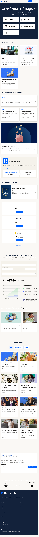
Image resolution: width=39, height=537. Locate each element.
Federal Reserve (18, 347)
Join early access (32, 466)
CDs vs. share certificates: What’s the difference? (27, 431)
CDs (11, 347)
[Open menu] (36, 1)
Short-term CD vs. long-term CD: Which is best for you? (28, 408)
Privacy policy (3, 520)
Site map (21, 506)
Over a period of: (5, 267)
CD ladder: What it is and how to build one (9, 80)
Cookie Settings (3, 522)
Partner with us (22, 512)
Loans (2, 510)
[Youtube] (9, 529)
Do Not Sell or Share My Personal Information (8, 524)
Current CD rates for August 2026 (26, 363)
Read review (19, 211)
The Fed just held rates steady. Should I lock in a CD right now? (9, 409)
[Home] (4, 1)
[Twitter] (3, 529)
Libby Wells (5, 64)
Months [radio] (19, 269)
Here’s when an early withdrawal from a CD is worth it (29, 387)
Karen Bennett (24, 64)
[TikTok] (11, 529)
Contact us (21, 510)
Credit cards (3, 508)
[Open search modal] (34, 1)
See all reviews (19, 245)
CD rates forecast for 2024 (8, 111)
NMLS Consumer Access (19, 497)
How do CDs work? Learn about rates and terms (31, 325)
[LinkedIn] (7, 529)
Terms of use (3, 526)
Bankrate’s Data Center (4, 512)
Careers (21, 508)
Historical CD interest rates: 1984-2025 (9, 386)
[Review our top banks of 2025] (19, 192)
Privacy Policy (13, 470)
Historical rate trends (26, 111)
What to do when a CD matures (9, 430)
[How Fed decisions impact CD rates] (19, 100)
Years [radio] (30, 269)
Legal (1, 518)
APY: (2, 271)
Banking (26, 347)
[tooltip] (16, 172)
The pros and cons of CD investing (7, 58)
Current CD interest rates (8, 146)
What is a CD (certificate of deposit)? (11, 325)
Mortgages (2, 504)
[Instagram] (5, 529)
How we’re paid (22, 504)
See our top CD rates (6, 168)
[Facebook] (1, 529)
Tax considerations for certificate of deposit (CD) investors (27, 59)
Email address (3, 464)
